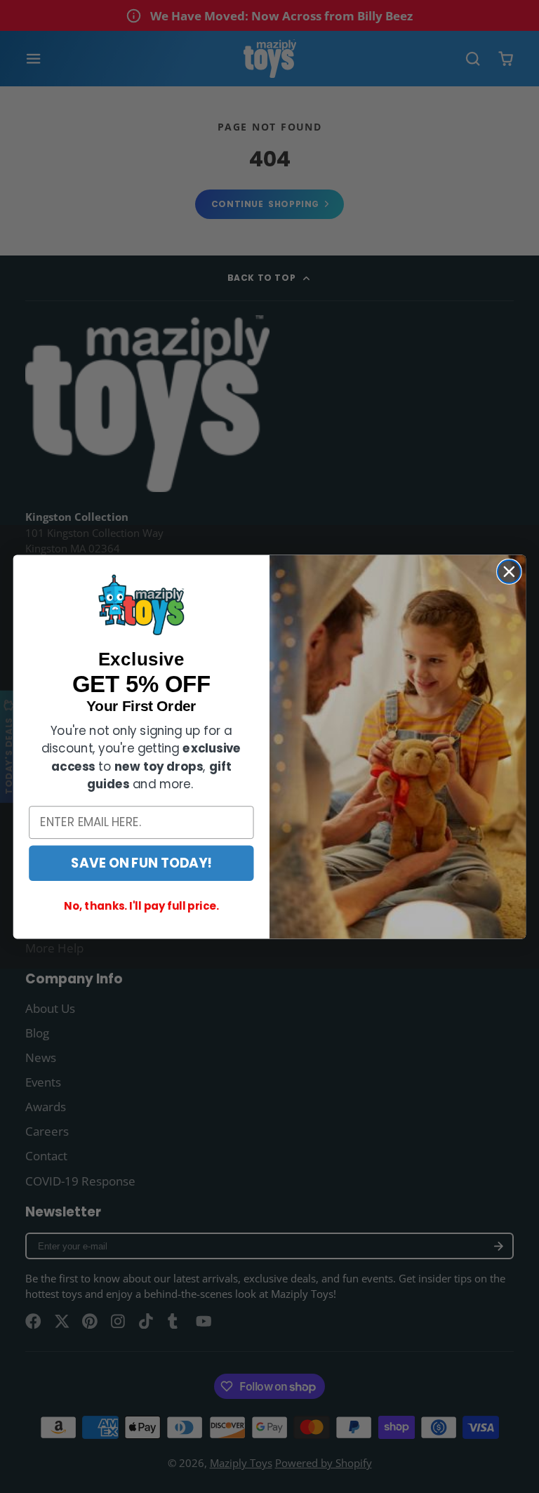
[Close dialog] (509, 571)
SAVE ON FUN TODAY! (141, 863)
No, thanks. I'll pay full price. (141, 906)
